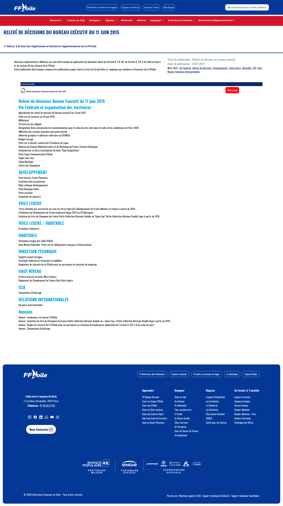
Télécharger (232, 90)
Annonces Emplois (242, 401)
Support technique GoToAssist (216, 496)
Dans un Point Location (152, 410)
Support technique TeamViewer (245, 496)
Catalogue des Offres (243, 422)
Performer (127, 20)
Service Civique (241, 405)
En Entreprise (180, 427)
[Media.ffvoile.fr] (57, 416)
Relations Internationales (187, 72)
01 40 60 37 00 (47, 405)
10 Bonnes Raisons (150, 397)
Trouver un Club (76, 20)
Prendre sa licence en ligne (102, 7)
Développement (220, 68)
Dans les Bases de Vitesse (186, 431)
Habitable (246, 68)
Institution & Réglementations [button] (215, 20)
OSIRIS (209, 418)
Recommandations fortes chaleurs (247, 7)
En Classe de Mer (182, 418)
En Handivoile (180, 405)
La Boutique (232, 374)
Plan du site (172, 496)
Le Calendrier (212, 405)
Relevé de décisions (202, 68)
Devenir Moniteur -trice (245, 414)
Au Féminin (179, 401)
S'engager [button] (156, 20)
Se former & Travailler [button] (180, 20)
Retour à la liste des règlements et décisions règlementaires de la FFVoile (51, 46)
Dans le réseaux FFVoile (152, 401)
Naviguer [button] (94, 20)
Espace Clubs (151, 7)
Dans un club (180, 397)
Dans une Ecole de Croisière (154, 418)
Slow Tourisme (181, 422)
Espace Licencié (130, 7)
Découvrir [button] (55, 20)
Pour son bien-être (183, 410)
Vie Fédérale (185, 68)
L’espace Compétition (215, 397)
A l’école (178, 414)
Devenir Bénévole (242, 410)
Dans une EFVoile (149, 405)
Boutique (169, 7)
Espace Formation (242, 397)
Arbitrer (141, 20)
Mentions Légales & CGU (190, 496)
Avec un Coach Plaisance (153, 422)
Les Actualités (212, 401)
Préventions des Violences (152, 374)
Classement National (215, 414)
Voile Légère (234, 68)
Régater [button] (110, 20)
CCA (254, 68)
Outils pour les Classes (216, 422)
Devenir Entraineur (242, 418)
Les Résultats (212, 410)
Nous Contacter (39, 429)
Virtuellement (181, 435)
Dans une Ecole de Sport (153, 414)
